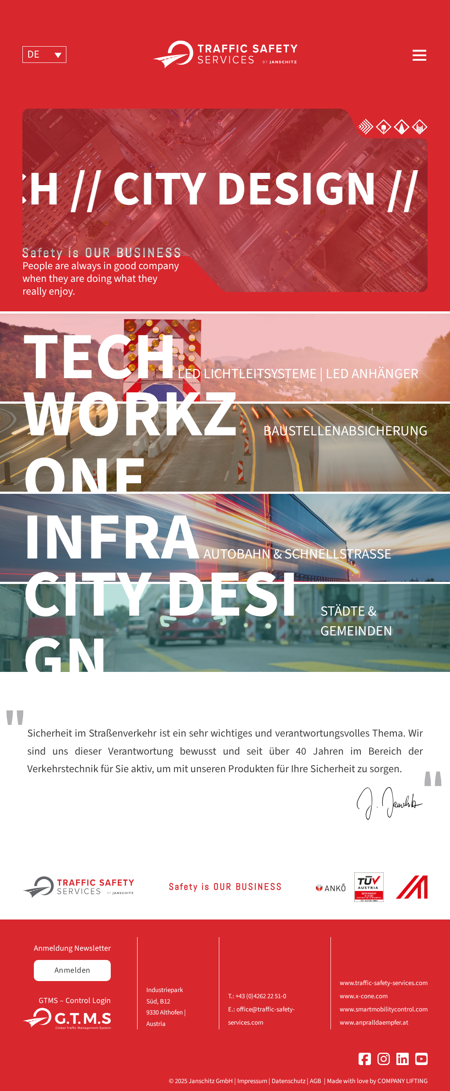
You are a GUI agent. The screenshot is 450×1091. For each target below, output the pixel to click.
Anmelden (72, 970)
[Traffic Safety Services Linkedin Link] (399, 1061)
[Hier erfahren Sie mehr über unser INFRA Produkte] (402, 126)
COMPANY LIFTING (402, 1081)
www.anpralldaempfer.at (374, 1022)
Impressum (252, 1081)
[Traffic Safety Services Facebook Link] (361, 1061)
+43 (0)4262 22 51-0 (261, 996)
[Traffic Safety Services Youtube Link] (418, 1061)
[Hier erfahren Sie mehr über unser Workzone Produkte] (384, 126)
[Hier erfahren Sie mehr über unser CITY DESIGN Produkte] (420, 126)
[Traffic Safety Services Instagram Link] (380, 1061)
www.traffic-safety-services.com (384, 983)
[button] (44, 54)
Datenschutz (288, 1081)
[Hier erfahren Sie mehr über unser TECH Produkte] (366, 126)
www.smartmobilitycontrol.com (384, 1009)
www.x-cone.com (364, 996)
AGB (315, 1081)
